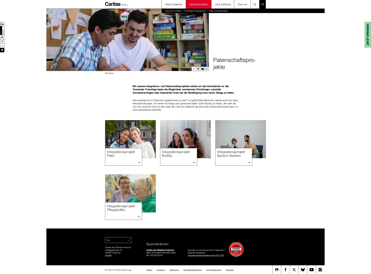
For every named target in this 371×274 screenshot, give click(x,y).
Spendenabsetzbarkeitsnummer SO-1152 (206, 255)
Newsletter (230, 270)
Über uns (242, 4)
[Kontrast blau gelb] (2, 32)
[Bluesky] (202, 69)
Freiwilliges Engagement (195, 11)
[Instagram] (198, 69)
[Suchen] (255, 4)
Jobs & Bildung (223, 4)
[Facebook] (193, 69)
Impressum (161, 270)
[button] (125, 4)
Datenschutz (174, 270)
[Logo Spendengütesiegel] (236, 249)
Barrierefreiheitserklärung (192, 270)
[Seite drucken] (276, 269)
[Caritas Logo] (113, 4)
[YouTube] (311, 269)
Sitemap (149, 270)
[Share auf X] (294, 269)
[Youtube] (206, 69)
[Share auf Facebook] (285, 269)
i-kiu (129, 270)
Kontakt (108, 255)
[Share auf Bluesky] (303, 269)
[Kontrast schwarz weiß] (2, 28)
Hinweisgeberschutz (213, 270)
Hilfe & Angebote (173, 4)
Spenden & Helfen (198, 4)
